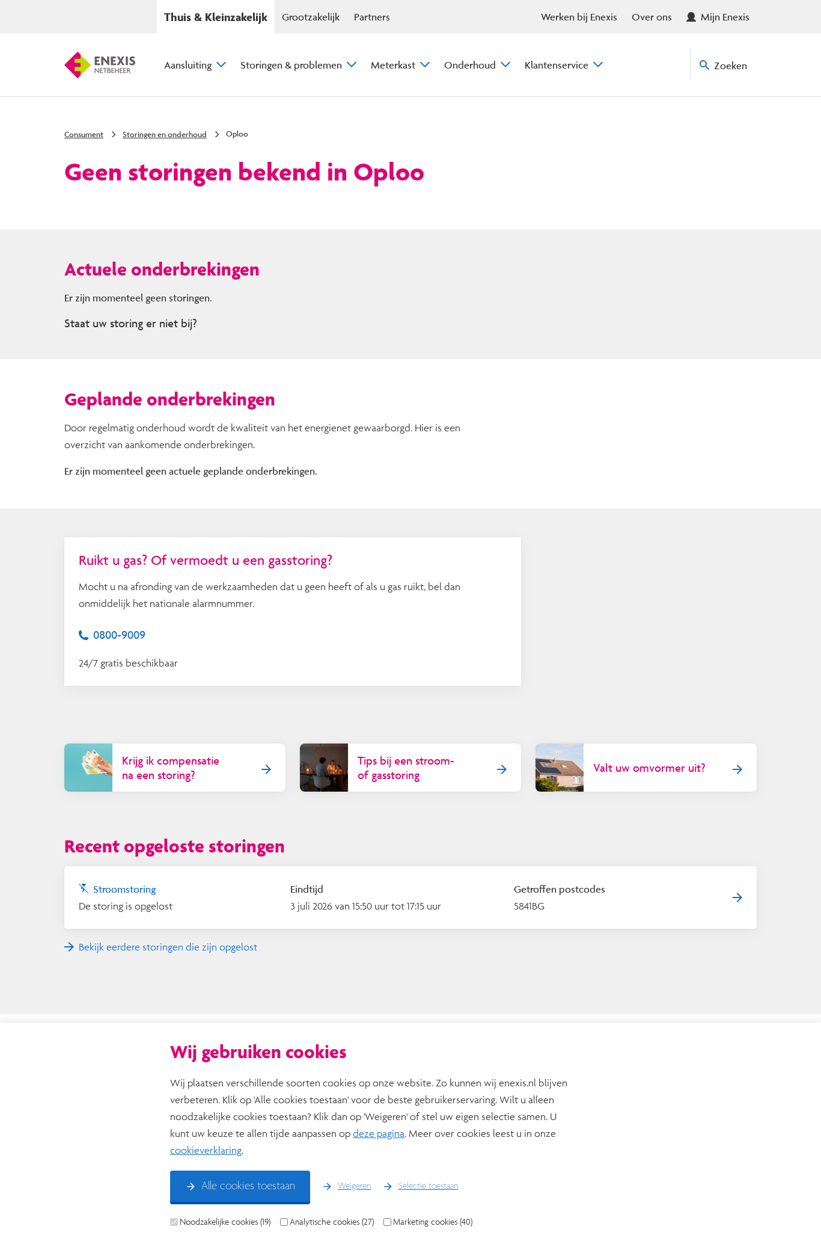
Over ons (652, 16)
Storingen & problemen (291, 64)
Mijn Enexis (725, 16)
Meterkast (393, 64)
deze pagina (378, 1133)
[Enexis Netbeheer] (99, 64)
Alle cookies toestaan (248, 1186)
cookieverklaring (206, 1150)
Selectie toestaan (428, 1186)
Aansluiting (188, 64)
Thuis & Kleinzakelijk (215, 17)
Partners (372, 16)
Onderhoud (470, 64)
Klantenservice (556, 64)
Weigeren (354, 1186)
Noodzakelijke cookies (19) (225, 1222)
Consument (83, 134)
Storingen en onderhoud (165, 134)
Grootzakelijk (311, 16)
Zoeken (730, 65)
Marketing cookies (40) (432, 1222)
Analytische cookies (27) (332, 1222)
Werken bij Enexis (579, 16)
